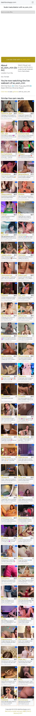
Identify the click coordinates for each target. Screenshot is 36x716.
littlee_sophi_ (22, 619)
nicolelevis (4, 558)
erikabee (21, 194)
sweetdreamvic (6, 417)
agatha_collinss (6, 356)
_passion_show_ (6, 255)
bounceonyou (23, 700)
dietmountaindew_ (23, 356)
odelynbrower (23, 457)
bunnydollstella (6, 154)
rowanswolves (6, 336)
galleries (15, 91)
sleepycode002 (6, 194)
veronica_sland (6, 437)
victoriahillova (6, 174)
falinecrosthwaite (23, 437)
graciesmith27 (23, 336)
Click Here (4, 91)
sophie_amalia (6, 457)
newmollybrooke (6, 275)
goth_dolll (4, 235)
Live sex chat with (18, 60)
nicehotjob (22, 255)
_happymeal (5, 376)
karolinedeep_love (23, 518)
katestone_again (6, 113)
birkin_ (20, 679)
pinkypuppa (22, 316)
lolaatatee (4, 700)
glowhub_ (4, 599)
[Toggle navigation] (32, 2)
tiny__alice (21, 295)
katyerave (4, 295)
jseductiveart (5, 396)
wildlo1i (20, 498)
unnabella (21, 396)
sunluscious (5, 578)
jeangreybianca (23, 174)
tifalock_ (21, 113)
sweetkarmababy (23, 134)
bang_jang (22, 477)
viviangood (5, 679)
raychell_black (6, 316)
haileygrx (21, 154)
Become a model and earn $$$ (15, 711)
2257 (20, 713)
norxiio (3, 619)
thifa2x (20, 558)
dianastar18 (5, 477)
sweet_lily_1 (22, 659)
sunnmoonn (22, 417)
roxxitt (20, 538)
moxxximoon (22, 235)
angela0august (6, 639)
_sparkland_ (22, 376)
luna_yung (22, 578)
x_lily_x (20, 215)
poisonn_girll (22, 275)
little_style (4, 498)
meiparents (5, 659)
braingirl (4, 215)
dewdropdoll (22, 639)
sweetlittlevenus (6, 518)
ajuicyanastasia (23, 599)
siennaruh (4, 538)
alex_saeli (4, 134)
